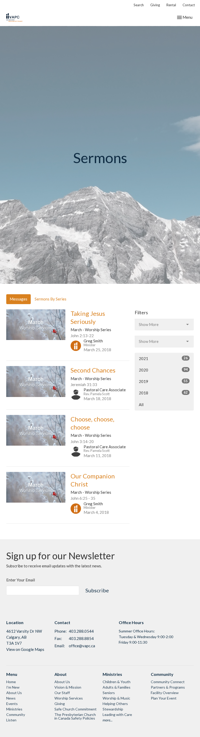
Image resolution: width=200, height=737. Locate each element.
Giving (155, 5)
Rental (171, 5)
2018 (163, 392)
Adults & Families (116, 687)
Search (139, 5)
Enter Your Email (20, 580)
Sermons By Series (50, 299)
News (11, 698)
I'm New (13, 687)
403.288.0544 (81, 631)
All (141, 404)
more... (108, 720)
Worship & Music (116, 698)
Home (11, 682)
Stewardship (113, 709)
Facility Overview (165, 692)
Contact (189, 5)
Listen (11, 720)
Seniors (109, 692)
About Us (14, 692)
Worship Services (68, 698)
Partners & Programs (168, 687)
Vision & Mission (67, 687)
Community (15, 714)
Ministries (14, 709)
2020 (163, 369)
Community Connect (168, 682)
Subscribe (97, 590)
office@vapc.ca (82, 645)
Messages (18, 299)
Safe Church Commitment (75, 709)
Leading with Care (117, 714)
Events (12, 703)
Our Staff (62, 692)
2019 (163, 381)
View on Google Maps (25, 649)
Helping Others (115, 703)
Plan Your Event (164, 698)
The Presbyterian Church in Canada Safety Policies (75, 716)
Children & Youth (116, 682)
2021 (163, 358)
